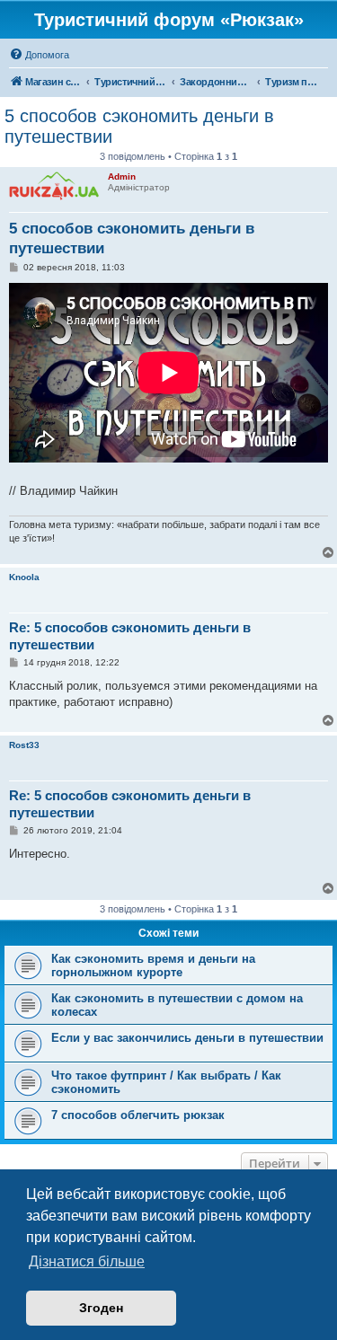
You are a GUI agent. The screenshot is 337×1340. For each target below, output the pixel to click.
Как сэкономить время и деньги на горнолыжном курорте (153, 965)
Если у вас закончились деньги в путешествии (187, 1038)
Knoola (24, 577)
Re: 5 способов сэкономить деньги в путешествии (130, 636)
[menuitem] (39, 55)
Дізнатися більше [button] (87, 1261)
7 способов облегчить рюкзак (138, 1115)
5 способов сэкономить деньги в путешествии (139, 126)
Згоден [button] (101, 1307)
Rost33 (24, 745)
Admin (122, 176)
